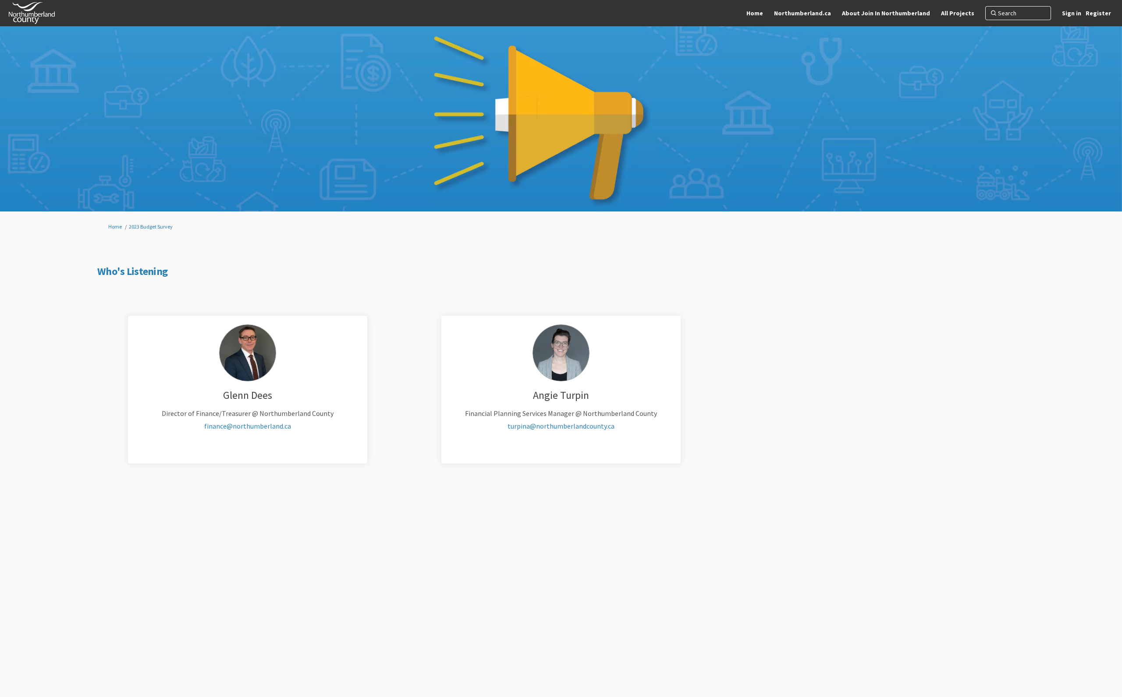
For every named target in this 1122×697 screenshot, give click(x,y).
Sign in (1071, 13)
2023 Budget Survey (151, 226)
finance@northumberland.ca (247, 426)
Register (1098, 13)
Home (115, 226)
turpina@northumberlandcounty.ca (561, 426)
